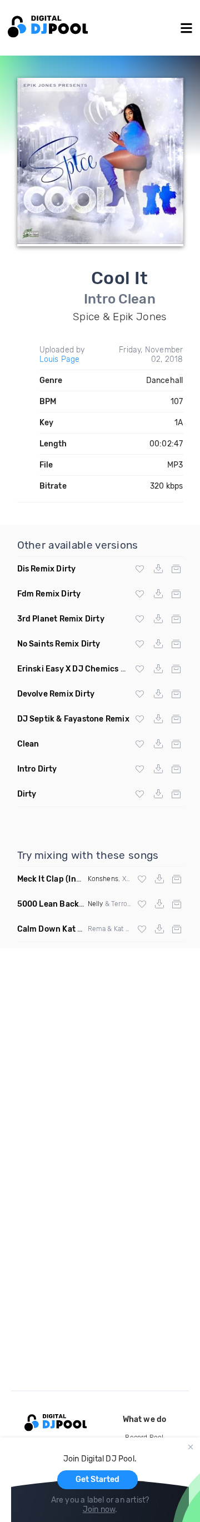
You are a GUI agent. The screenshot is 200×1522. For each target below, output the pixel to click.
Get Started (97, 1479)
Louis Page (59, 359)
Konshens (103, 879)
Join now (99, 1509)
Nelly (95, 904)
